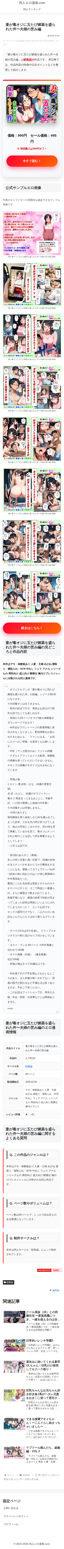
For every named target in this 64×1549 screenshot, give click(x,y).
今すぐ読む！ (32, 161)
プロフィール (11, 1524)
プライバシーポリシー (16, 1516)
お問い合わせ (11, 1508)
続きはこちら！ (32, 628)
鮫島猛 (28, 1066)
